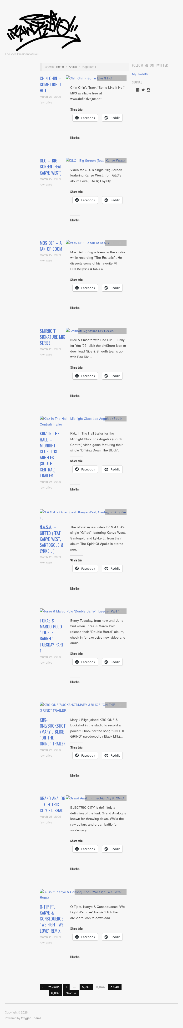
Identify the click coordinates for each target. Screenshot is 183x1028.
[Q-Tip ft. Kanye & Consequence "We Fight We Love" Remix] (83, 896)
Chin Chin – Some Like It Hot (50, 84)
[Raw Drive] (44, 29)
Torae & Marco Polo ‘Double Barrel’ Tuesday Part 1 (52, 635)
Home (60, 66)
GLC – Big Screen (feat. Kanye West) (51, 166)
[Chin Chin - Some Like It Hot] (89, 79)
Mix (93, 330)
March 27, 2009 (50, 96)
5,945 (115, 986)
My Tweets (140, 74)
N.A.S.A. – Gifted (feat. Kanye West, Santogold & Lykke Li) (52, 539)
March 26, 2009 (50, 349)
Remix (120, 892)
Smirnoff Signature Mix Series (52, 337)
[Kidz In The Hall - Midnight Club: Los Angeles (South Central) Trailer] (83, 423)
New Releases (114, 330)
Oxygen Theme (31, 1018)
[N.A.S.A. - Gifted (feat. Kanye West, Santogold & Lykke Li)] (83, 516)
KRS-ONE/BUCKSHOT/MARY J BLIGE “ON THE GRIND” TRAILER (53, 732)
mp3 (112, 78)
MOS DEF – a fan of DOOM (51, 246)
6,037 (55, 993)
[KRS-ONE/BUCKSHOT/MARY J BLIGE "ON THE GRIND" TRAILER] (83, 709)
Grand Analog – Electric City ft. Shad (52, 804)
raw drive (46, 102)
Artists (73, 66)
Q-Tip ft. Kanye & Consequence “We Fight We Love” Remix (51, 919)
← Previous (51, 986)
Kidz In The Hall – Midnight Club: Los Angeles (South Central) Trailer (49, 454)
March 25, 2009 (50, 657)
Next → (71, 993)
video (120, 78)
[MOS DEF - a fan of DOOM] (88, 244)
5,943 (86, 986)
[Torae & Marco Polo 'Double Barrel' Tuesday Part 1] (80, 612)
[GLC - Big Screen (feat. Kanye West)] (95, 162)
